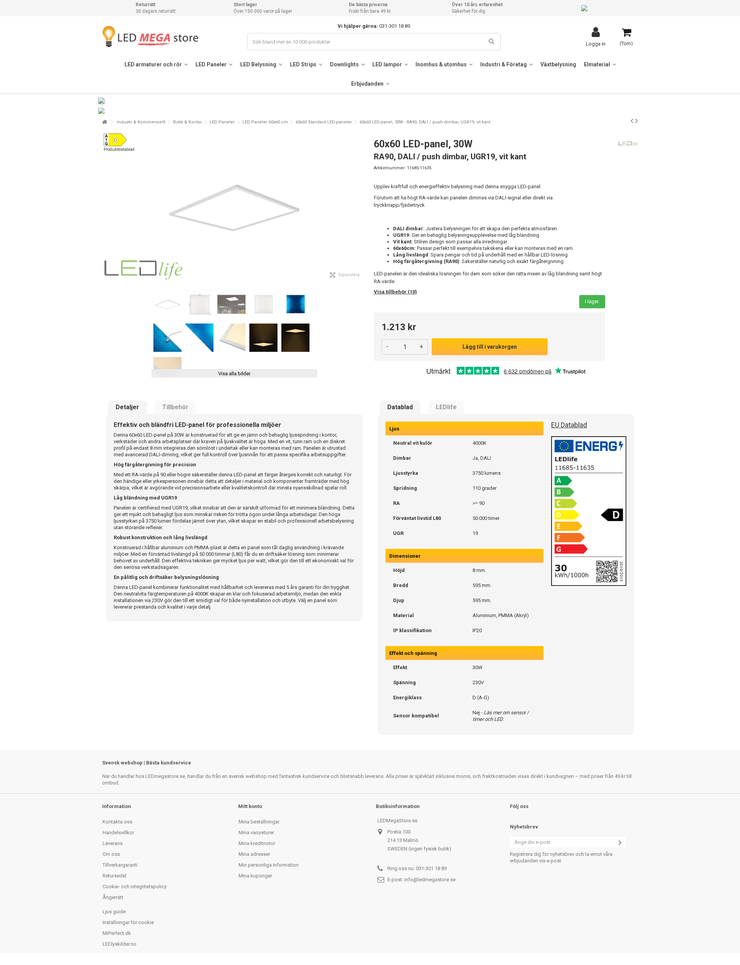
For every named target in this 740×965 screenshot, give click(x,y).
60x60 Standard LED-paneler (324, 122)
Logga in (595, 43)
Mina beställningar (259, 822)
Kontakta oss (117, 822)
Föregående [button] (106, 207)
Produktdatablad (119, 149)
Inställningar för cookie (128, 922)
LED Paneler (222, 122)
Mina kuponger (255, 876)
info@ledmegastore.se (430, 879)
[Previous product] (632, 120)
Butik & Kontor (187, 122)
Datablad (400, 407)
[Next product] (636, 120)
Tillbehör (175, 407)
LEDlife (446, 407)
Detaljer (127, 407)
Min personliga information (269, 865)
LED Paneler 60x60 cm (265, 122)
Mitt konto (250, 806)
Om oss (111, 854)
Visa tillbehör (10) (395, 292)
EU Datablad (569, 425)
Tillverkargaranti (120, 865)
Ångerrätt (113, 897)
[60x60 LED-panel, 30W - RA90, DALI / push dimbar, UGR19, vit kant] (167, 304)
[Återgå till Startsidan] (104, 122)
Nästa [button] (362, 207)
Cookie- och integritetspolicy (134, 886)
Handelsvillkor (118, 832)
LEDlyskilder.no (119, 944)
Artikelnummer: (390, 167)
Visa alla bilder (234, 373)
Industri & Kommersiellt (141, 122)
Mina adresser (254, 854)
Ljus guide (114, 911)
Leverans (113, 843)
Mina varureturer (256, 832)
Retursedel (114, 876)
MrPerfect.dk (117, 933)
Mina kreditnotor (257, 843)
